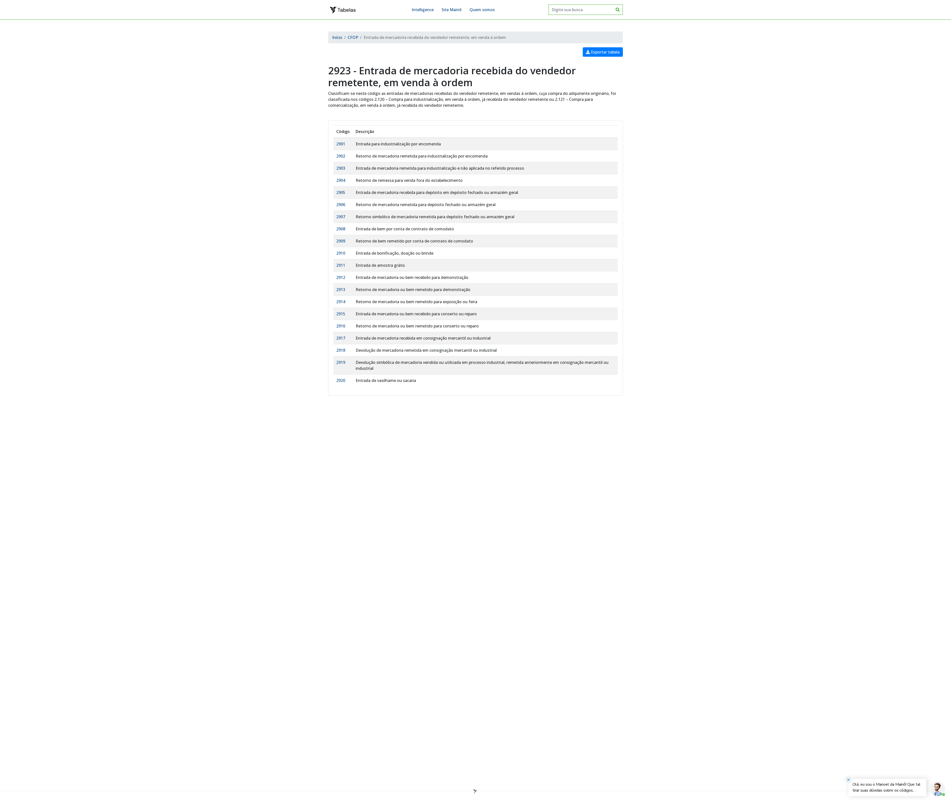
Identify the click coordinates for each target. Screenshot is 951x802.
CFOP (353, 37)
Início (337, 37)
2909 (340, 241)
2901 (340, 144)
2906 (340, 204)
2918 (340, 350)
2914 (340, 301)
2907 (340, 216)
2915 (340, 314)
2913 (340, 289)
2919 (340, 362)
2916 (340, 326)
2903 (340, 168)
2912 (340, 277)
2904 (340, 180)
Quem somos (482, 9)
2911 (340, 265)
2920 (340, 380)
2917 (340, 338)
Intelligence (423, 9)
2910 (340, 253)
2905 (340, 192)
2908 (340, 229)
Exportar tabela (605, 52)
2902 (340, 156)
